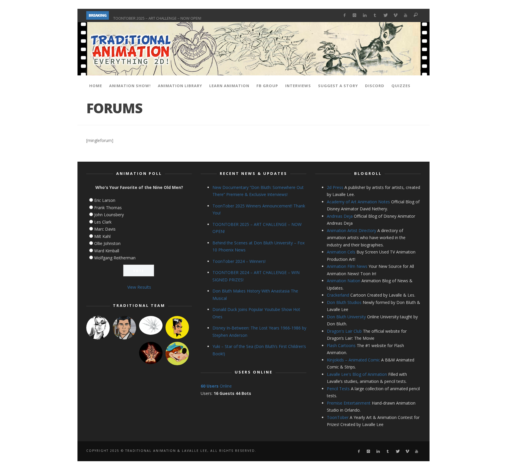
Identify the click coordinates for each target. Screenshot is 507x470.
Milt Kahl (102, 236)
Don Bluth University (346, 316)
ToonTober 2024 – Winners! (239, 261)
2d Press (335, 187)
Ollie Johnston (107, 243)
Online (216, 386)
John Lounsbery (109, 214)
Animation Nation (343, 280)
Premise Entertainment (349, 403)
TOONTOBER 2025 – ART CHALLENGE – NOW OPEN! (157, 15)
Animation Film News (347, 266)
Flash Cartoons (341, 345)
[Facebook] (344, 15)
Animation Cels (341, 252)
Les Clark (102, 222)
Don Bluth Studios (344, 302)
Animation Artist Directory (351, 230)
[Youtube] (405, 15)
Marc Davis (105, 229)
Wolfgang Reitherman (115, 258)
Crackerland (338, 295)
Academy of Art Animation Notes (358, 201)
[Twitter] (385, 15)
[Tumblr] (375, 15)
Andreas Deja (340, 216)
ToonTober (338, 417)
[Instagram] (354, 15)
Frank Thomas (108, 207)
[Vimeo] (395, 15)
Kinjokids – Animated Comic (353, 360)
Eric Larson (104, 200)
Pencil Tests (338, 388)
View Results (139, 287)
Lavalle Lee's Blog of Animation (357, 374)
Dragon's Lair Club (344, 331)
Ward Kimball (106, 250)
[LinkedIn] (365, 15)
